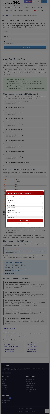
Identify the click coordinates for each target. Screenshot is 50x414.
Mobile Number (12, 210)
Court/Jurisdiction (12, 215)
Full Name (10, 200)
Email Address (12, 205)
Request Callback (25, 220)
